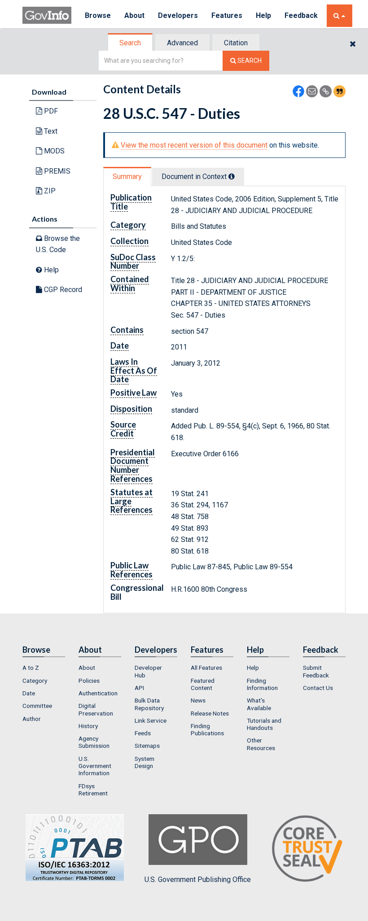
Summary (127, 176)
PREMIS (56, 171)
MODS (53, 151)
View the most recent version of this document (194, 145)
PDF (50, 111)
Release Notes (210, 713)
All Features (206, 667)
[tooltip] (231, 176)
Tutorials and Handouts (264, 724)
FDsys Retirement (93, 789)
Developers (178, 15)
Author (31, 718)
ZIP (49, 191)
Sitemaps (147, 745)
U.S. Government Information (95, 766)
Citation (236, 43)
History (88, 725)
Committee (37, 705)
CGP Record (62, 289)
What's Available (259, 704)
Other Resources (261, 744)
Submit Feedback (316, 671)
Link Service (150, 720)
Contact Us (318, 687)
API (139, 687)
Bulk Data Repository (149, 704)
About (134, 15)
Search (130, 43)
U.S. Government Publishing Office (198, 879)
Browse (98, 15)
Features (226, 15)
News (198, 700)
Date (28, 693)
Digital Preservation (96, 709)
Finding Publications (207, 729)
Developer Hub (148, 671)
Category (34, 680)
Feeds (143, 733)
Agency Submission (94, 742)
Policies (89, 680)
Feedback (301, 15)
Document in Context (195, 176)
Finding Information (262, 684)
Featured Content (203, 684)
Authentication (98, 693)
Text (49, 131)
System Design (144, 762)
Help (263, 15)
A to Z (30, 667)
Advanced (182, 43)
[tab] (130, 42)
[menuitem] (43, 667)
